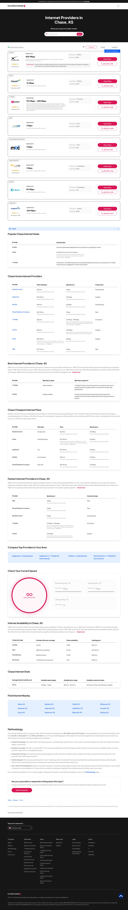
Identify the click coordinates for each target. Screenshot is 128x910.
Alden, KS (21, 704)
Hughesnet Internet (30, 868)
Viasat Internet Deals (46, 868)
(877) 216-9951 (108, 149)
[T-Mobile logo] (15, 102)
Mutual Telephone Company (21, 312)
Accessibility (76, 848)
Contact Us (11, 854)
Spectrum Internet (30, 845)
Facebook (91, 842)
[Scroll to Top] (121, 896)
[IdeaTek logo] (15, 190)
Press (9, 851)
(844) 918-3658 (108, 107)
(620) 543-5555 (108, 192)
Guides (58, 845)
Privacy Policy (76, 842)
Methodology (90, 772)
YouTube (91, 851)
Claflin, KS (76, 704)
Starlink (14, 330)
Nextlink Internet (17, 289)
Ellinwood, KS (105, 704)
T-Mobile (15, 319)
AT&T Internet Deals (46, 842)
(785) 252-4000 (108, 128)
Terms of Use (76, 845)
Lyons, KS (21, 712)
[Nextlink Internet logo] (15, 165)
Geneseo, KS (22, 708)
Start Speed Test (29, 595)
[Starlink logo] (15, 58)
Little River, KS (77, 708)
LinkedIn (91, 845)
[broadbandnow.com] (16, 6)
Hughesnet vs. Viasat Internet (22, 556)
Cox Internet (28, 856)
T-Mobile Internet (29, 848)
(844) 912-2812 (108, 86)
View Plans (107, 59)
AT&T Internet (28, 842)
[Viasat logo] (16, 80)
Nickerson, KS (50, 712)
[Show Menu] (118, 6)
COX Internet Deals (46, 860)
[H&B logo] (15, 126)
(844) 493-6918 (108, 64)
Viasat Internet (28, 862)
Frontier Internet (29, 859)
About (10, 842)
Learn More (87, 1)
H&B (13, 349)
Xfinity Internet (28, 865)
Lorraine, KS (104, 708)
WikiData (91, 854)
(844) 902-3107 (108, 213)
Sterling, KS (104, 712)
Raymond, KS (77, 712)
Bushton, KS (49, 704)
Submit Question (22, 790)
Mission (10, 845)
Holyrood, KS (49, 708)
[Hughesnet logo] (16, 208)
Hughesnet (15, 297)
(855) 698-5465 (108, 171)
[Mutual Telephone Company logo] (15, 147)
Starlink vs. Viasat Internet (77, 556)
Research (59, 842)
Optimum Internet (29, 871)
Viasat (14, 339)
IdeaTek (14, 304)
